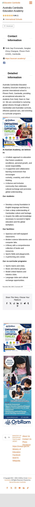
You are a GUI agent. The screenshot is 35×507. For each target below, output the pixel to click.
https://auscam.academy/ (15, 58)
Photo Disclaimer (26, 443)
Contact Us (26, 439)
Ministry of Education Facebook (17, 452)
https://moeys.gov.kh (21, 446)
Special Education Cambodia (17, 482)
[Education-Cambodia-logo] (11, 3)
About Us (26, 436)
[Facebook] (4, 63)
